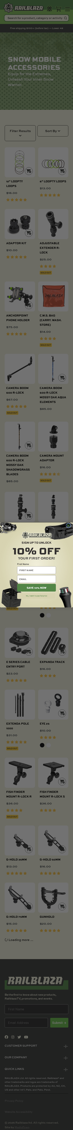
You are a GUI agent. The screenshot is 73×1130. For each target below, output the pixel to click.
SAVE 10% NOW (36, 587)
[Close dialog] (68, 525)
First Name (23, 564)
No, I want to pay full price (36, 596)
